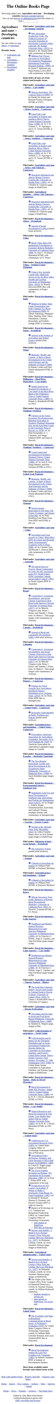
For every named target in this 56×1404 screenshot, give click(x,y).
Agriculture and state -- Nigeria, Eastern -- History (38, 981)
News (13, 1391)
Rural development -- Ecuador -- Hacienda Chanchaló (39, 755)
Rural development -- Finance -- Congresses (39, 679)
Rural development (44, 1345)
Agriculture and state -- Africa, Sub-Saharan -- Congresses (38, 167)
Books (6, 1391)
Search (12, 1384)
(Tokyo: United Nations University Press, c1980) (41, 392)
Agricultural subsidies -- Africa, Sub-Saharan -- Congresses (39, 194)
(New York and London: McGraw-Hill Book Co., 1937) (40, 1235)
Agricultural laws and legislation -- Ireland (37, 874)
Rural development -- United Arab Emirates (39, 473)
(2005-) (39, 634)
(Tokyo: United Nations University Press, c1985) (40, 1117)
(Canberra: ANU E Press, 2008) (41, 541)
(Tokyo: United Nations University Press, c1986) (39, 119)
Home (4, 1384)
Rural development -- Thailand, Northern (39, 409)
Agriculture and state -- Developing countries (38, 27)
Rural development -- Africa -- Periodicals (39, 220)
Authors (34, 1384)
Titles (43, 1384)
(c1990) (40, 93)
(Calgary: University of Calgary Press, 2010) (40, 992)
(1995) (40, 1143)
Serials (29, 1386)
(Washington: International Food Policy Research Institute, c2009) (40, 61)
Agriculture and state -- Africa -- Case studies (38, 86)
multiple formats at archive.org (42, 1295)
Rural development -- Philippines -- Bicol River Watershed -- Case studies (39, 379)
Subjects (51, 1384)
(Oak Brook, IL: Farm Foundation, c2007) (40, 1190)
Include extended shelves (32, 16)
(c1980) (40, 360)
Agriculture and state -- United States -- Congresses (38, 706)
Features (22, 1391)
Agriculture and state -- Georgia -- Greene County (38, 820)
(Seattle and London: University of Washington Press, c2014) (41, 278)
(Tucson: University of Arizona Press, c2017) (41, 602)
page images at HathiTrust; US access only (43, 1301)
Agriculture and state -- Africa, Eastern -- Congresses (38, 108)
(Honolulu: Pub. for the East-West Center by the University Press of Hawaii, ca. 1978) (41, 423)
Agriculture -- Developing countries (13, 62)
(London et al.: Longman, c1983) (39, 1354)
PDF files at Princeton (43, 1227)
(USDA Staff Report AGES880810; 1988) (40, 1159)
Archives (32, 1391)
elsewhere (14, 45)
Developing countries (12, 68)
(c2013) (41, 798)
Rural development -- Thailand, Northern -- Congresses (39, 446)
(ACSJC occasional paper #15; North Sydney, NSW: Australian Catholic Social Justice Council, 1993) (40, 572)
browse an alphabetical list (25, 18)
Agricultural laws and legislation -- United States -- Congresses (38, 727)
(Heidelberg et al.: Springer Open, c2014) (40, 691)
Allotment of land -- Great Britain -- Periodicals (38, 842)
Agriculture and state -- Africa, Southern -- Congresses (38, 137)
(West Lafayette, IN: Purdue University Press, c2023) (40, 41)
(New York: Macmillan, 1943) (40, 829)
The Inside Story (45, 1391)
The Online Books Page (28, 6)
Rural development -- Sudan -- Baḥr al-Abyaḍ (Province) (39, 1079)
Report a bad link (32, 1377)
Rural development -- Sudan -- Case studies (39, 1105)
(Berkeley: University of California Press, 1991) (40, 902)
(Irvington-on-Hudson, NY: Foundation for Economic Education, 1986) (40, 1174)
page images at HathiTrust (40, 1224)
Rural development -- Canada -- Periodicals (39, 626)
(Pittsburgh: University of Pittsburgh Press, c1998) (39, 767)
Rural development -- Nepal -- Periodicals (39, 329)
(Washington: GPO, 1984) (40, 1050)
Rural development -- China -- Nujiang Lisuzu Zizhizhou (39, 264)
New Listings (23, 1384)
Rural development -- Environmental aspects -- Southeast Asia (39, 785)
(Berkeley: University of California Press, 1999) (41, 248)
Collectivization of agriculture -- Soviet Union (37, 1032)
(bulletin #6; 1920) (41, 738)
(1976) (40, 1321)
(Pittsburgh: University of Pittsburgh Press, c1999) (41, 930)
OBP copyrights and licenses (27, 1400)
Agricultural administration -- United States (37, 1253)
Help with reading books (12, 1377)
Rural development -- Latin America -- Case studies (39, 949)
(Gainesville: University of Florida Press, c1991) (41, 179)
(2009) (40, 307)
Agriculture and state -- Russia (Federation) (38, 1007)
